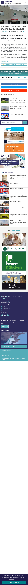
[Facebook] (2, 315)
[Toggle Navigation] (25, 3)
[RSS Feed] (7, 315)
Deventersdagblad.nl (10, 2)
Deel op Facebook (15, 84)
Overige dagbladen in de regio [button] (8, 346)
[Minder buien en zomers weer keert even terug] (4, 216)
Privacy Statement (5, 355)
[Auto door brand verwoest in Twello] (4, 210)
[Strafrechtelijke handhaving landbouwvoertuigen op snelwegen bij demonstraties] (4, 197)
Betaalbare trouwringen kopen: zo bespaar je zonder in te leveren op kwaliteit (18, 177)
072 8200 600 (6, 306)
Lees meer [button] (11, 579)
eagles (6, 61)
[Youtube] (5, 315)
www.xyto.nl (6, 310)
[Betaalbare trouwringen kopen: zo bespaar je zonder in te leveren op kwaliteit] (4, 178)
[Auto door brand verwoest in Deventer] (4, 191)
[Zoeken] (25, 122)
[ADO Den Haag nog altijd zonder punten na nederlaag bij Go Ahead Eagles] (4, 223)
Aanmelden (5, 326)
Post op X (14, 87)
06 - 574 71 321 (19, 77)
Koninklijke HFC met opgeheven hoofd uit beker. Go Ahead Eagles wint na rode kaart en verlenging (17, 100)
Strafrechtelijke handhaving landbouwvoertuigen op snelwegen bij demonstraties (18, 196)
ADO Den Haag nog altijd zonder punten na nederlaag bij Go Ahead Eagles (18, 222)
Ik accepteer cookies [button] (14, 582)
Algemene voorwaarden (6, 350)
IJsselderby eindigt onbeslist (16, 114)
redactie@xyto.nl (6, 308)
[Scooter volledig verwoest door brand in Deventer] (4, 184)
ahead (3, 61)
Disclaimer (3, 352)
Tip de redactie (15, 90)
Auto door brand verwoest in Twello (18, 207)
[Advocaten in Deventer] (4, 204)
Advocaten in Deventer (15, 201)
